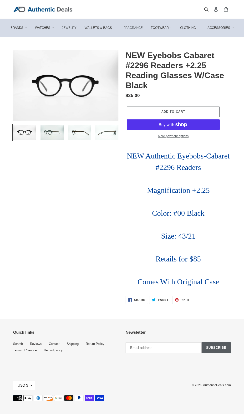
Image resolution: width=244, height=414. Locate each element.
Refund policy (53, 350)
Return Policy (95, 344)
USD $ (23, 385)
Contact (54, 344)
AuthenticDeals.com (217, 385)
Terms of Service (25, 350)
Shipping (73, 344)
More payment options (173, 136)
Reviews (36, 344)
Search (18, 344)
